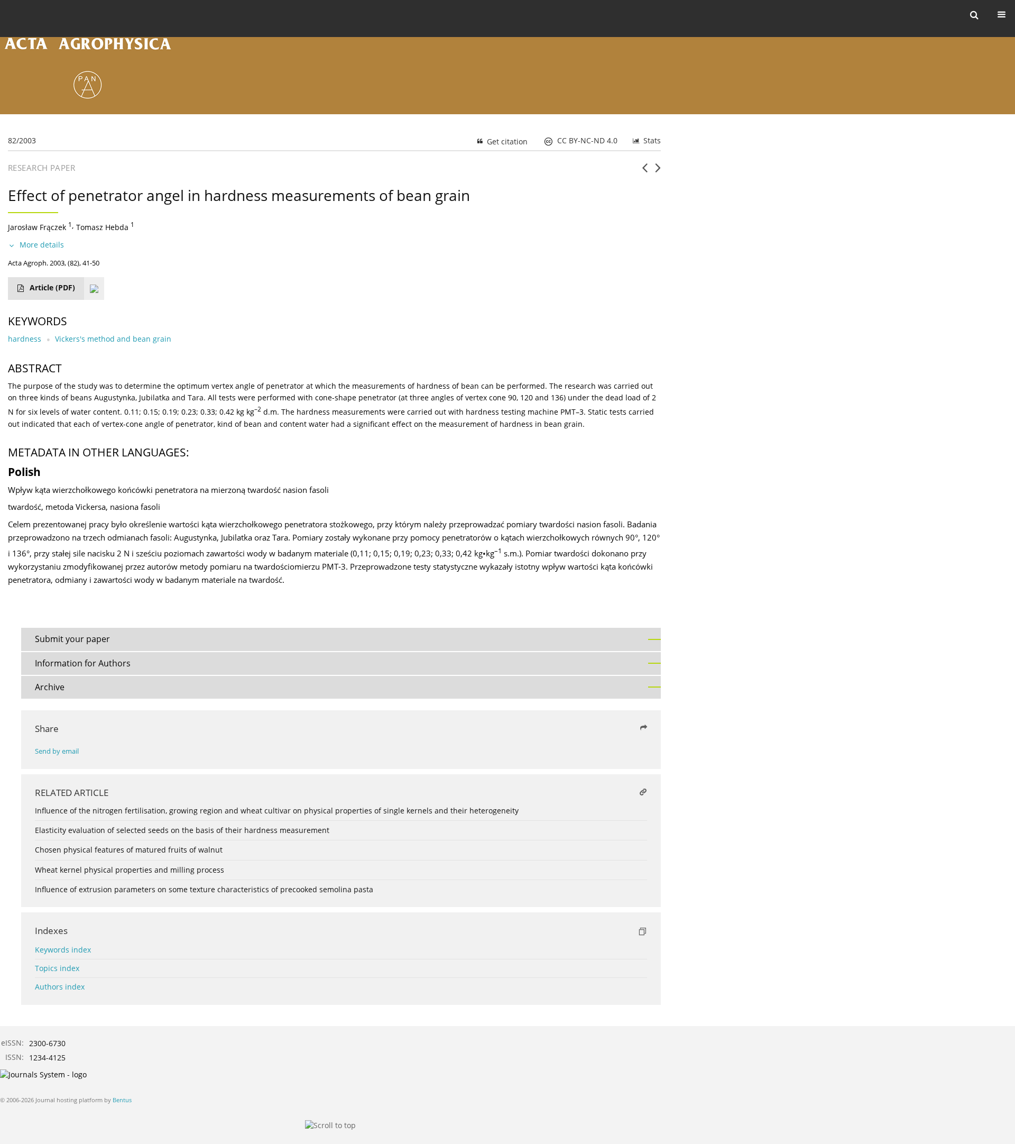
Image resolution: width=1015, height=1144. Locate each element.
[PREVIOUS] (644, 172)
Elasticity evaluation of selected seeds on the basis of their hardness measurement (182, 830)
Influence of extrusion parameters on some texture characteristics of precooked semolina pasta (204, 889)
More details (42, 245)
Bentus (122, 1100)
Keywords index (63, 950)
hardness (24, 339)
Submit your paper (72, 639)
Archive (49, 687)
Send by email (57, 751)
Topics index (57, 968)
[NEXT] (658, 172)
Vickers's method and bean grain (113, 339)
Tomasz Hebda (102, 227)
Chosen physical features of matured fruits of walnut (129, 850)
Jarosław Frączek (37, 227)
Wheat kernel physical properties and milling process (129, 870)
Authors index (60, 987)
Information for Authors (83, 663)
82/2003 (22, 140)
